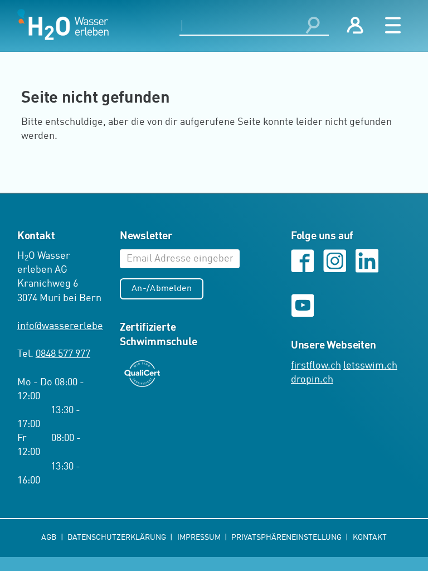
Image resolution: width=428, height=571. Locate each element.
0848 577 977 (63, 354)
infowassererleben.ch (69, 326)
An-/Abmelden (162, 288)
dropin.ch (312, 380)
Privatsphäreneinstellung (287, 537)
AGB (49, 537)
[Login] (355, 25)
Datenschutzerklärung (117, 537)
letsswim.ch (370, 366)
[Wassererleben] (63, 24)
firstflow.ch (316, 366)
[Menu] (393, 25)
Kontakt (370, 537)
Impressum (199, 537)
